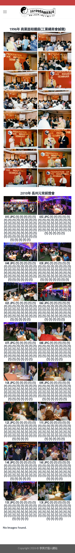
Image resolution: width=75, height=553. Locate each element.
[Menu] (5, 11)
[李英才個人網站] (37, 11)
